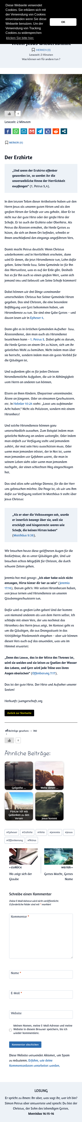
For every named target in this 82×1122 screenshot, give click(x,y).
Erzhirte (27, 832)
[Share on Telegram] (40, 131)
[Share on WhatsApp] (16, 131)
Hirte (41, 832)
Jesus (69, 832)
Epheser (11, 832)
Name (16, 973)
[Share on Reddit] (56, 131)
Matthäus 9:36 (24, 535)
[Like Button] (9, 114)
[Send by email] (24, 131)
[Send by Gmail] (32, 131)
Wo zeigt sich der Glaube (20, 873)
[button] (35, 38)
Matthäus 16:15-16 (41, 1113)
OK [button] (63, 22)
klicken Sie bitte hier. (20, 38)
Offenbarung (14, 840)
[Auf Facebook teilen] (8, 131)
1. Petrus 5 (37, 339)
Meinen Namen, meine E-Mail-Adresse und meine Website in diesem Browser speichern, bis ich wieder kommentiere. (42, 1029)
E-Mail (16, 993)
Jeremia (55, 832)
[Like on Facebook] (48, 131)
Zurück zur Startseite (19, 713)
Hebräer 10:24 (23, 404)
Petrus (31, 840)
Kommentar (20, 916)
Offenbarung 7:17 (43, 673)
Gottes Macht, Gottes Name (58, 873)
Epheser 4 (36, 318)
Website (16, 1013)
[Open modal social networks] (64, 131)
